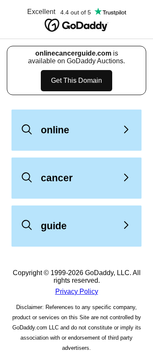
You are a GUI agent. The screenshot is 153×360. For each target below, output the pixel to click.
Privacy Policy (76, 291)
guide (54, 225)
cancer (57, 177)
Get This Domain (76, 80)
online (55, 129)
